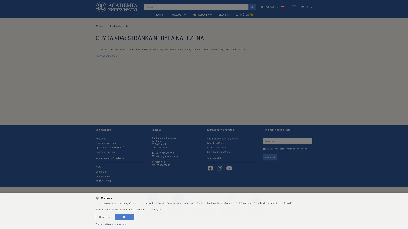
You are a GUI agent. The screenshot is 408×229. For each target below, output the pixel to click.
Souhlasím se (287, 148)
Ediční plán (101, 171)
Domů (102, 25)
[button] (284, 7)
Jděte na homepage (106, 55)
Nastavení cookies (106, 151)
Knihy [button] (159, 14)
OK (124, 216)
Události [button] (178, 14)
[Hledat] (252, 7)
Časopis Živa (103, 175)
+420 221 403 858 (164, 153)
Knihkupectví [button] (201, 14)
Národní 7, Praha (215, 142)
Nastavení (105, 216)
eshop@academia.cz (166, 156)
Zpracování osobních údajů (110, 147)
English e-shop (104, 180)
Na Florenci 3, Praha (217, 147)
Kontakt (156, 129)
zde (124, 224)
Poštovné (101, 138)
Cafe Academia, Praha (218, 151)
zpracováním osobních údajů (294, 148)
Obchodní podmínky (106, 142)
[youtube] (229, 168)
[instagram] (220, 168)
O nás (98, 167)
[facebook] (210, 168)
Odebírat (270, 157)
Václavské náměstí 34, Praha (222, 138)
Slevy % (224, 14)
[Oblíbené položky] (294, 7)
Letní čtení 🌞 (244, 14)
